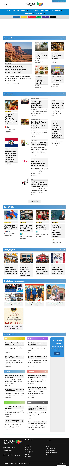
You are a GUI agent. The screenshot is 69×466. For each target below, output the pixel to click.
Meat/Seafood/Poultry (35, 119)
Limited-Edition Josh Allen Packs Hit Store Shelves (14, 407)
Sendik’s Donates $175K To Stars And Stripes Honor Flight (14, 357)
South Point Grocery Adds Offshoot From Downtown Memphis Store (25, 271)
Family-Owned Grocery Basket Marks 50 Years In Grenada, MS (42, 270)
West (39, 16)
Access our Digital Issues (51, 452)
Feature (53, 100)
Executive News (34, 140)
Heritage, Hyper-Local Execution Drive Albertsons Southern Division (37, 104)
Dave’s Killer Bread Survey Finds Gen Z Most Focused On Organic (39, 184)
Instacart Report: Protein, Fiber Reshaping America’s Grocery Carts (41, 81)
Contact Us (48, 454)
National (53, 16)
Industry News (44, 10)
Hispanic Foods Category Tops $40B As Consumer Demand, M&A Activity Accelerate (36, 408)
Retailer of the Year (35, 98)
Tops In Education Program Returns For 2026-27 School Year (38, 163)
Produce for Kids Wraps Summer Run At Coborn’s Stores (14, 343)
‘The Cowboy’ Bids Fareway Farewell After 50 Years (58, 105)
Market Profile (8, 63)
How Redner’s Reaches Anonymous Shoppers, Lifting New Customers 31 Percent (11, 119)
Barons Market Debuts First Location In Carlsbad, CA (57, 57)
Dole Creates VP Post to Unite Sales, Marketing (39, 144)
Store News (24, 10)
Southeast (16, 16)
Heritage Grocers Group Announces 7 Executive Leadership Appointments (14, 421)
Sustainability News (39, 53)
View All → (62, 38)
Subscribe (57, 353)
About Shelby (39, 13)
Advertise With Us (29, 451)
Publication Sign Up (50, 448)
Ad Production (28, 456)
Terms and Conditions (25, 463)
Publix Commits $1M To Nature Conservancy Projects (41, 57)
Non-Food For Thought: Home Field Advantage (41, 227)
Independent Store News (56, 53)
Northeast (45, 16)
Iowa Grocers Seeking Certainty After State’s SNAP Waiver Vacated (58, 270)
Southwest (32, 16)
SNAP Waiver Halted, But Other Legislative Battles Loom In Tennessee (10, 270)
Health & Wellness (39, 76)
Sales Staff (27, 453)
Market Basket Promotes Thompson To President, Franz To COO (37, 376)
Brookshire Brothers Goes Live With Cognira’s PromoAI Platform (37, 388)
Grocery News (34, 10)
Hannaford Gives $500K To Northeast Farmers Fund (37, 357)
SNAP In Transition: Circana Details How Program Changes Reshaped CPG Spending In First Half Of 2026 (57, 130)
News (32, 179)
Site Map (48, 446)
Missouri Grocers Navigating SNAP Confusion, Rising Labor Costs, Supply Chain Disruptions (11, 156)
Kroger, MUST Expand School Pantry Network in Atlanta (14, 376)
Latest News (15, 10)
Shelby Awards (29, 13)
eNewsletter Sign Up (50, 450)
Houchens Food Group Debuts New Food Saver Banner (57, 80)
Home (8, 10)
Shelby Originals (55, 10)
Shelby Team (39, 61)
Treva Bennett (9, 83)
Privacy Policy (17, 463)
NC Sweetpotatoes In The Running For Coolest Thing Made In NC (14, 390)
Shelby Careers (28, 449)
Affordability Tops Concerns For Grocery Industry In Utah (15, 69)
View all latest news (34, 201)
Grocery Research (55, 121)
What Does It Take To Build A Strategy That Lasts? (10, 227)
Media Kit (27, 454)
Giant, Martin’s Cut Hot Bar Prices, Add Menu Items (36, 343)
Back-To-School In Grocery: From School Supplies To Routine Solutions (26, 228)
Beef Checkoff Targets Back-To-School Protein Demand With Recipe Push (38, 125)
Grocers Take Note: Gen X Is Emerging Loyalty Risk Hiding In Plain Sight (37, 422)
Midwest (24, 16)
